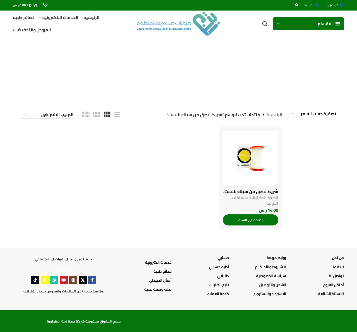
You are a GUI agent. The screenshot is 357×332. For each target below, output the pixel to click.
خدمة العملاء (218, 293)
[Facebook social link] (92, 280)
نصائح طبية (162, 271)
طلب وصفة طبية (157, 289)
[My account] (296, 5)
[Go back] (329, 68)
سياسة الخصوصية (271, 275)
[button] (250, 219)
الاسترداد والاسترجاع (269, 293)
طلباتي (223, 275)
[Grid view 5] (96, 115)
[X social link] (83, 280)
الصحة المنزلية (265, 197)
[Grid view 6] (85, 115)
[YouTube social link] (64, 280)
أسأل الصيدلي (160, 280)
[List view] (117, 115)
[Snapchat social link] (45, 280)
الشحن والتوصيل (272, 284)
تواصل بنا (336, 275)
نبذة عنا (337, 266)
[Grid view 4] (107, 115)
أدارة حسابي (219, 266)
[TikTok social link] (35, 280)
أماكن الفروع (333, 284)
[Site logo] (178, 23)
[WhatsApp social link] (54, 280)
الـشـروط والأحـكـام (270, 266)
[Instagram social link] (73, 280)
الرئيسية (274, 115)
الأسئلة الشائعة (331, 293)
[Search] (264, 23)
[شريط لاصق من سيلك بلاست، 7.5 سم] (250, 158)
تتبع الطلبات (219, 284)
